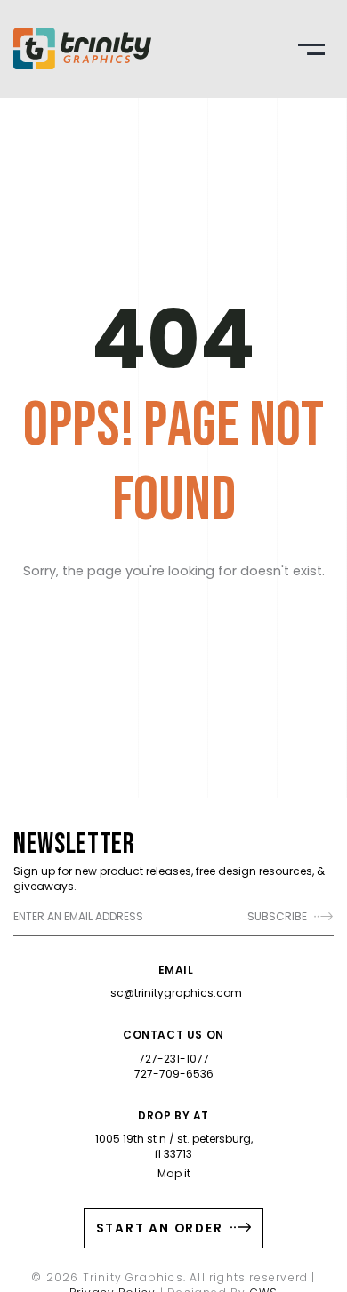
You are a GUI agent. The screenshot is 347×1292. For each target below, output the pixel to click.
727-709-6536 (174, 1073)
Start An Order (162, 1228)
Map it (173, 1173)
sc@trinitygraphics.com (176, 992)
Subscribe (278, 916)
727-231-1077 (174, 1058)
